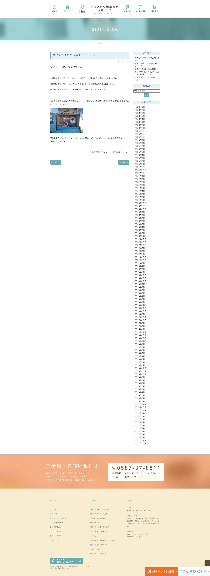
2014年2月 (140, 362)
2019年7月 (140, 287)
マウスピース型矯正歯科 (99, 531)
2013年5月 (140, 389)
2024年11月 (140, 170)
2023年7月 (140, 218)
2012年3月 (140, 431)
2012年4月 (140, 428)
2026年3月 (140, 122)
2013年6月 (140, 386)
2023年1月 (140, 236)
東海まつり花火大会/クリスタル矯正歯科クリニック (147, 73)
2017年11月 (140, 317)
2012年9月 (140, 413)
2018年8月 (140, 314)
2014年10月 (140, 338)
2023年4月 (140, 227)
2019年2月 (140, 302)
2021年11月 (140, 257)
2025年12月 (140, 131)
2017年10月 (140, 320)
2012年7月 (140, 419)
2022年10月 (140, 245)
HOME (100, 43)
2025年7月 (140, 146)
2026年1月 (140, 128)
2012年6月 (140, 422)
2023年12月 (140, 203)
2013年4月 (140, 392)
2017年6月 (140, 323)
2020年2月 (140, 269)
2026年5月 (140, 116)
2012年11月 (140, 407)
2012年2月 (140, 434)
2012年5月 (140, 425)
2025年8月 (140, 143)
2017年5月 (140, 326)
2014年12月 (140, 332)
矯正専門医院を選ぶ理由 (99, 518)
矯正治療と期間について (99, 545)
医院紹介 (55, 514)
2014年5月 (140, 353)
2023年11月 (140, 206)
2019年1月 (140, 305)
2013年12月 (140, 368)
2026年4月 (140, 119)
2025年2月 (140, 161)
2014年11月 (140, 335)
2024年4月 (140, 191)
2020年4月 (140, 266)
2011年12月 (140, 440)
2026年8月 (140, 107)
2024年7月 (140, 182)
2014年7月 (140, 347)
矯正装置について (96, 522)
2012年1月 (140, 437)
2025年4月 (140, 155)
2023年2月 (140, 233)
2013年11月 (140, 371)
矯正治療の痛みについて (99, 554)
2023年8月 (140, 215)
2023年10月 (140, 209)
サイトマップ (56, 540)
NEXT (123, 162)
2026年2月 (140, 125)
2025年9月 (140, 140)
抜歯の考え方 (95, 549)
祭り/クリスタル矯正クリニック (74, 55)
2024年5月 (140, 188)
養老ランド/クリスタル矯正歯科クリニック (147, 59)
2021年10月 (140, 260)
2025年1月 (140, 164)
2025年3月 (140, 158)
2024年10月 (140, 173)
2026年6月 (140, 113)
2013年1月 (140, 401)
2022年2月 (140, 251)
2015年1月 (140, 329)
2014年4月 (140, 356)
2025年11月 (140, 134)
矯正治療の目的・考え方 (99, 514)
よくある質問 (56, 531)
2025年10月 (140, 137)
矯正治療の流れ (57, 522)
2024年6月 (140, 185)
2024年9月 (140, 176)
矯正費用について (58, 527)
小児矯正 (93, 536)
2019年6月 (140, 290)
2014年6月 (140, 350)
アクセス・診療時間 (59, 518)
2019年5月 (140, 293)
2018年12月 (140, 308)
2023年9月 (140, 212)
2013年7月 (140, 383)
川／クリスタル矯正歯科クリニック (146, 79)
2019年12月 (140, 275)
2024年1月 (140, 200)
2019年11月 (140, 278)
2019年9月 (140, 284)
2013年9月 (140, 377)
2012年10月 (140, 410)
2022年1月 (140, 254)
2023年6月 (140, 221)
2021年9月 (140, 263)
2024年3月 (140, 194)
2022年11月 (140, 242)
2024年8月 (140, 179)
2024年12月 (140, 167)
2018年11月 (140, 311)
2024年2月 (140, 197)
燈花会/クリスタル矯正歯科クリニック (147, 65)
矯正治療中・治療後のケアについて (102, 540)
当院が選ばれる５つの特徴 (99, 509)
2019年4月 (140, 296)
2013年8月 (140, 380)
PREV (56, 162)
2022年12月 (140, 239)
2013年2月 (140, 398)
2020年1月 (140, 272)
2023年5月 (140, 224)
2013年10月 (140, 374)
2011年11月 (140, 443)
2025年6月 (140, 149)
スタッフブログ (57, 536)
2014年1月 (140, 365)
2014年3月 (140, 359)
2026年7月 (140, 110)
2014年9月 (140, 341)
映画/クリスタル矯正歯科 (145, 69)
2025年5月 (140, 152)
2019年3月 (140, 299)
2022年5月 (140, 248)
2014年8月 (140, 344)
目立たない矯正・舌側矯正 (99, 527)
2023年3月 (140, 230)
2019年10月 (140, 281)
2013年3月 (140, 395)
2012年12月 (140, 404)
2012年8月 (140, 416)
